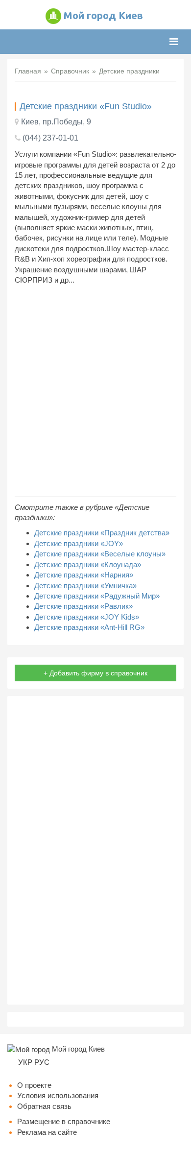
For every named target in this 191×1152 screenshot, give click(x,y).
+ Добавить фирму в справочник (95, 673)
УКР (25, 1062)
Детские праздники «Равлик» (83, 606)
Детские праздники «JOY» (78, 543)
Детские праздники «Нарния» (83, 575)
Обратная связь (44, 1106)
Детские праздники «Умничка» (85, 585)
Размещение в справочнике (63, 1121)
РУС (41, 1062)
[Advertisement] (95, 390)
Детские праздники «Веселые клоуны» (100, 554)
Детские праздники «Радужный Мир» (97, 596)
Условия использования (57, 1095)
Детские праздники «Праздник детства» (101, 532)
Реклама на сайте (47, 1132)
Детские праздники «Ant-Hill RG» (89, 627)
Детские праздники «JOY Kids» (86, 617)
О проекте (34, 1085)
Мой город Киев (103, 15)
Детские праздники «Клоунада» (87, 564)
